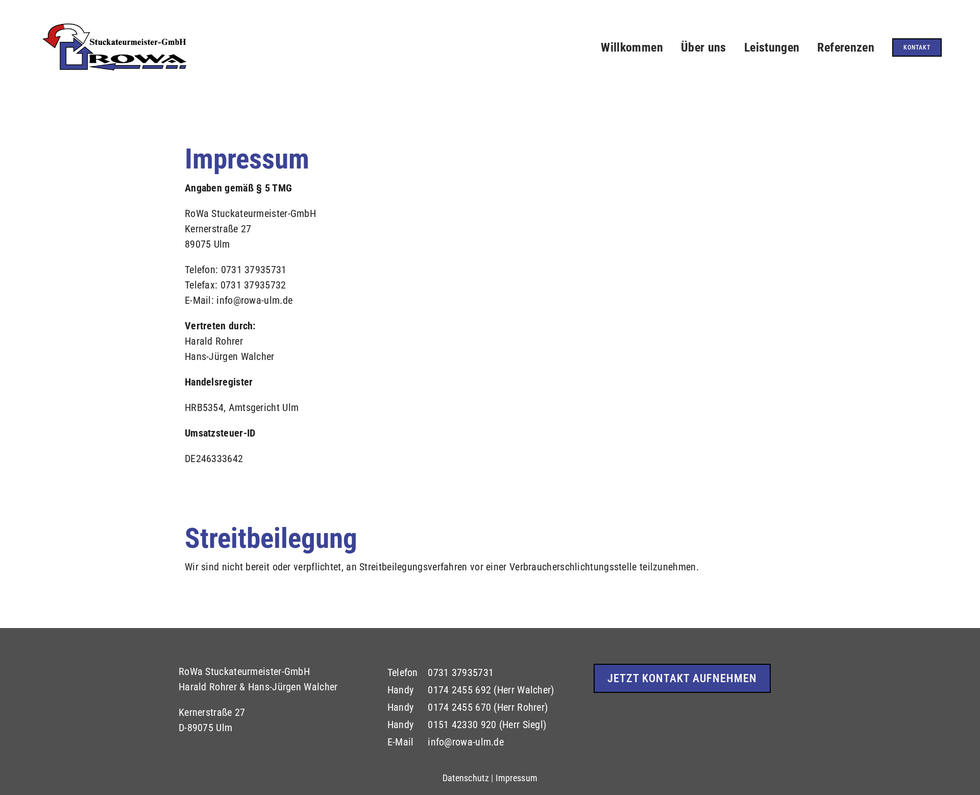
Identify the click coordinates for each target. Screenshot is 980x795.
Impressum (516, 778)
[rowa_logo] (114, 24)
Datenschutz (466, 778)
